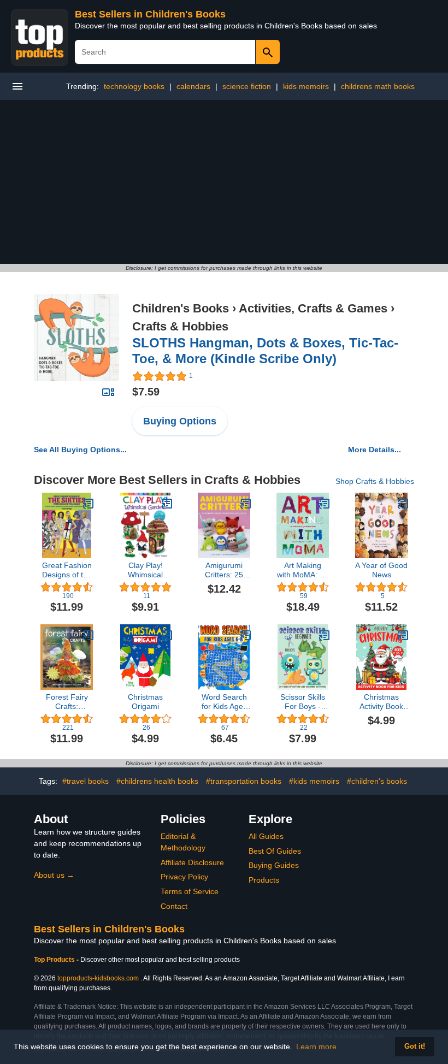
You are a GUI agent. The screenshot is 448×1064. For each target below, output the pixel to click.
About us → (54, 875)
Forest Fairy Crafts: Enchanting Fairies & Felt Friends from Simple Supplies (67, 702)
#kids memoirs (314, 781)
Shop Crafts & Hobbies (374, 481)
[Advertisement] (224, 181)
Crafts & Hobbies (180, 326)
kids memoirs (306, 86)
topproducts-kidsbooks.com (98, 978)
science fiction (246, 86)
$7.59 (146, 392)
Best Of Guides (275, 851)
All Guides (266, 836)
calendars (193, 86)
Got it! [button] (414, 1046)
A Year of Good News (381, 570)
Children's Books (180, 308)
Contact (174, 906)
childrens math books (378, 86)
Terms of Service (190, 891)
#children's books (377, 781)
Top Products (55, 959)
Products (264, 880)
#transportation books (243, 781)
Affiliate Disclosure (192, 862)
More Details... (374, 449)
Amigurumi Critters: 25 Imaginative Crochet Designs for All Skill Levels (224, 570)
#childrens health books (157, 781)
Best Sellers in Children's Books (150, 14)
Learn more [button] (316, 1046)
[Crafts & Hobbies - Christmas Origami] (167, 635)
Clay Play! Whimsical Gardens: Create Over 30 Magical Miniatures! (145, 570)
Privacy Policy (184, 876)
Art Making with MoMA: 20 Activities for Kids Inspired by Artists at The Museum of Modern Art (302, 570)
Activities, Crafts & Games (313, 308)
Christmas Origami (145, 702)
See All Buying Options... (80, 449)
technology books (134, 86)
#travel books (85, 781)
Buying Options (179, 421)
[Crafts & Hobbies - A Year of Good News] (403, 504)
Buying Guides (274, 865)
